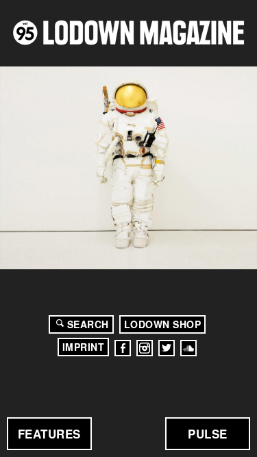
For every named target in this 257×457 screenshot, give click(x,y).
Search (88, 324)
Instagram (144, 348)
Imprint (83, 347)
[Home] (128, 32)
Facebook (122, 348)
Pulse (208, 433)
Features (49, 433)
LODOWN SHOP (162, 324)
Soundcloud (188, 348)
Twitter (166, 348)
